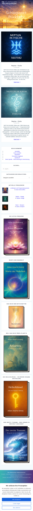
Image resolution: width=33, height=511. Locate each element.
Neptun (18, 198)
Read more (16, 82)
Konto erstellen (17, 153)
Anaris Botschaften (20, 189)
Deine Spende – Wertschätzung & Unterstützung (17, 159)
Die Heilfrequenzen (9, 2)
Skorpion (22, 206)
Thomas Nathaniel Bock (16, 476)
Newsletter (17, 154)
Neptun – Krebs (16, 121)
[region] (16, 497)
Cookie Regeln (16, 503)
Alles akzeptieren (16, 499)
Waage (22, 198)
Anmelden (17, 151)
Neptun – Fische (16, 66)
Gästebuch (17, 157)
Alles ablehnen (16, 507)
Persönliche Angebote (17, 156)
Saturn (17, 206)
